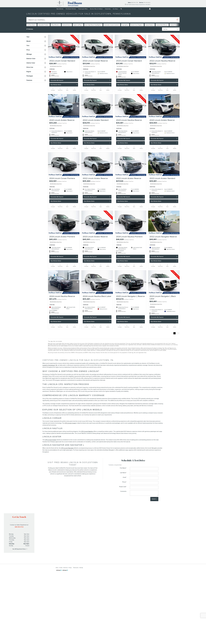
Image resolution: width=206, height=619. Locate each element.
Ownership (107, 9)
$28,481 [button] (58, 64)
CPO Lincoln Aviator (50, 440)
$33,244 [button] (58, 124)
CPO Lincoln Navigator (67, 448)
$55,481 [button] (91, 300)
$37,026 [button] (124, 182)
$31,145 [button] (124, 64)
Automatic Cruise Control (111, 25)
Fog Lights (125, 25)
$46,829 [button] (125, 240)
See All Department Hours (19, 549)
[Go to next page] (179, 333)
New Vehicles (60, 9)
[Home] (59, 3)
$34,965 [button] (158, 124)
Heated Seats (149, 25)
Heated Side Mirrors (162, 25)
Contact (61, 567)
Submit (154, 499)
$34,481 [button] (124, 124)
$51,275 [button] (57, 300)
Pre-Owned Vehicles (71, 9)
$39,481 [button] (158, 182)
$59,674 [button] (124, 300)
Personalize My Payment (57, 80)
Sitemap (81, 567)
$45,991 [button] (91, 240)
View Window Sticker (56, 84)
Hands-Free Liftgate (137, 25)
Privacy (70, 567)
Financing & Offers (83, 9)
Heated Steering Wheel (177, 25)
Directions (65, 567)
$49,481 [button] (158, 240)
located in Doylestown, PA (49, 365)
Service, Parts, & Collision (96, 9)
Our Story (115, 9)
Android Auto (66, 25)
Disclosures (76, 567)
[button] (63, 69)
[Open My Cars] (149, 8)
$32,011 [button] (158, 64)
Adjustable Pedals (43, 25)
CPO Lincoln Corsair (70, 423)
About (57, 567)
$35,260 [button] (91, 182)
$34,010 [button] (91, 124)
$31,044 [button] (91, 64)
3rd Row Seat (31, 25)
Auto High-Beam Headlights (93, 25)
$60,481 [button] (158, 302)
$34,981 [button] (58, 182)
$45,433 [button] (58, 240)
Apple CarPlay (77, 25)
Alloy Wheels (55, 25)
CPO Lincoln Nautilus (87, 431)
